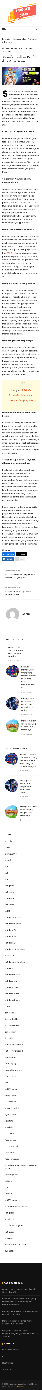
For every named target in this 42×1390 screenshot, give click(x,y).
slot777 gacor (11, 1089)
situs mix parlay (12, 1108)
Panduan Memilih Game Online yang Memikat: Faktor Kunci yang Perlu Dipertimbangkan (28, 760)
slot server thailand (14, 1044)
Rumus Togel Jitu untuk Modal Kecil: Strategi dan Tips (18, 1291)
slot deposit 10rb (12, 974)
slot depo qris (11, 981)
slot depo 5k (10, 930)
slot (6, 866)
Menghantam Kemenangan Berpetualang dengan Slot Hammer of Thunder (20, 1333)
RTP (20, 49)
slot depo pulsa (12, 987)
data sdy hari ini (12, 1025)
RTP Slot (11, 253)
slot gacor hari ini (13, 917)
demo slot (9, 955)
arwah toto (10, 1219)
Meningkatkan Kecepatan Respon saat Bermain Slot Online (27, 704)
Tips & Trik (6, 52)
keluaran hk (10, 1013)
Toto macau (10, 1133)
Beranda (6, 39)
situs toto (9, 1121)
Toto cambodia (12, 1146)
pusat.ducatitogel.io (14, 1225)
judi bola (8, 1181)
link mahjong (10, 1063)
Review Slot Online (10, 49)
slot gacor (9, 885)
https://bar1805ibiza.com (16, 1206)
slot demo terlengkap (15, 949)
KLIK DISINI (9, 1251)
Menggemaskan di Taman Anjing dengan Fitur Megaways (28, 725)
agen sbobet (11, 1114)
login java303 (11, 854)
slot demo (9, 968)
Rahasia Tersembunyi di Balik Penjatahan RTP (18, 593)
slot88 (7, 911)
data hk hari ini (11, 1019)
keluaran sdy (11, 1032)
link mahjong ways (13, 1070)
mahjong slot (11, 1057)
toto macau (10, 1095)
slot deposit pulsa (13, 1000)
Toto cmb (9, 1152)
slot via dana (10, 1076)
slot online (9, 892)
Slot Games (28, 49)
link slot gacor (11, 1174)
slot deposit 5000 (13, 923)
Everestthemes (17, 1387)
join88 (7, 847)
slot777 (8, 1082)
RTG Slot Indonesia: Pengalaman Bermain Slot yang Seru (21, 395)
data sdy (9, 1038)
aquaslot (9, 841)
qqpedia (8, 860)
